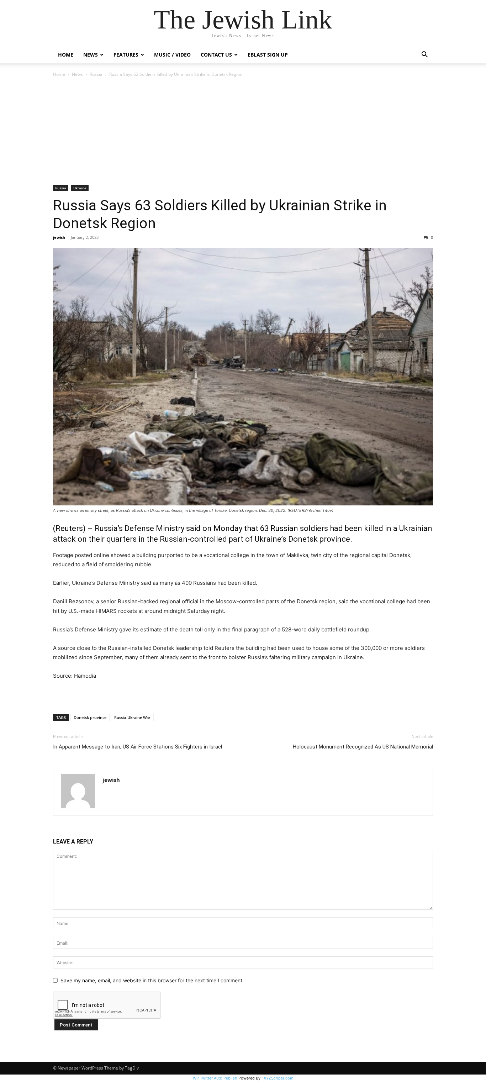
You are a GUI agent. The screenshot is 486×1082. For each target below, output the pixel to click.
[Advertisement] (243, 132)
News (77, 74)
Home (65, 54)
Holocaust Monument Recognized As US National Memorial (363, 747)
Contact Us (216, 54)
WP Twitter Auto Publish (215, 1078)
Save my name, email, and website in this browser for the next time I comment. (152, 980)
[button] (424, 55)
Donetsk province (90, 717)
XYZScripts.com (279, 1078)
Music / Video (172, 54)
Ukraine (79, 187)
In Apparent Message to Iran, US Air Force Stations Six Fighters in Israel (137, 747)
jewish (59, 237)
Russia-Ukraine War (132, 717)
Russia (96, 74)
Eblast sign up (268, 54)
